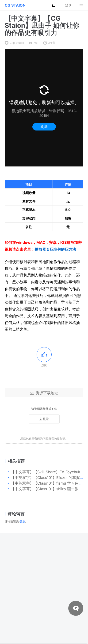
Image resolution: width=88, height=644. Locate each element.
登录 (22, 521)
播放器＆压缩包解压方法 (55, 249)
